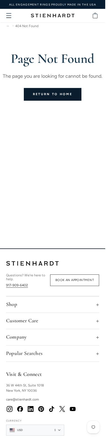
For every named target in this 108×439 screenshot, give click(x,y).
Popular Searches (24, 353)
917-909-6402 (17, 285)
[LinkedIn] (30, 409)
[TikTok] (51, 409)
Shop (11, 304)
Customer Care (22, 320)
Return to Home (52, 94)
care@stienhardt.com (22, 399)
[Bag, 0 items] (95, 15)
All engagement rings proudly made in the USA (52, 4)
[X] (62, 409)
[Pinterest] (41, 409)
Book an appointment (74, 280)
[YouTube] (72, 409)
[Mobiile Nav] (9, 15)
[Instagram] (9, 409)
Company (16, 337)
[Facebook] (20, 409)
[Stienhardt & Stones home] (52, 263)
